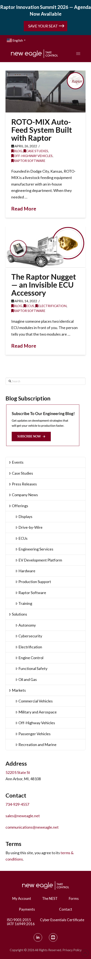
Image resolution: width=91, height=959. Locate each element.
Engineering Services (35, 549)
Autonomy (27, 625)
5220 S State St (18, 772)
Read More (23, 209)
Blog (18, 151)
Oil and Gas (27, 679)
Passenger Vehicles (34, 733)
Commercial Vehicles (35, 701)
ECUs (30, 306)
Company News (25, 494)
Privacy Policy (71, 950)
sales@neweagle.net (23, 815)
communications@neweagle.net (32, 827)
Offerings (20, 505)
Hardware (26, 570)
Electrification (52, 306)
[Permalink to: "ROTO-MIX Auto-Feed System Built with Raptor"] (45, 91)
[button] (79, 53)
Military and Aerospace (37, 712)
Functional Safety (32, 668)
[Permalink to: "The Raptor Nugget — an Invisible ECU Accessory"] (45, 246)
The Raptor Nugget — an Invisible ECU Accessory (44, 284)
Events (17, 462)
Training (25, 603)
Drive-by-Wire (30, 527)
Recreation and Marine (37, 744)
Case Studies (37, 151)
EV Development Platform (40, 560)
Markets (19, 690)
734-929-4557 (17, 804)
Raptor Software (29, 161)
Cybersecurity (30, 636)
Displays (25, 516)
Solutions (19, 614)
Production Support (34, 581)
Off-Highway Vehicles (33, 156)
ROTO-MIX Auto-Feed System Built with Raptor (41, 129)
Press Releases (24, 484)
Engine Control (30, 657)
